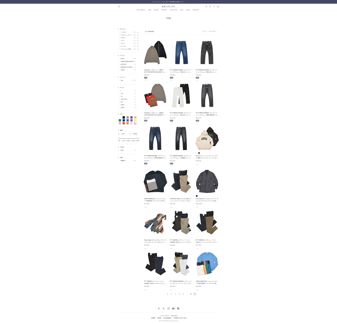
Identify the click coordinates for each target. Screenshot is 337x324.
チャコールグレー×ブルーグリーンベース (150, 196)
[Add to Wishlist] (164, 62)
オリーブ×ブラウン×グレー (145, 237)
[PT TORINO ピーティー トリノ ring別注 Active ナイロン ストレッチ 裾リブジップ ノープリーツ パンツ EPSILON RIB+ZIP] (155, 264)
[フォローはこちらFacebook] (159, 308)
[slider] (119, 138)
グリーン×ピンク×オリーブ (150, 237)
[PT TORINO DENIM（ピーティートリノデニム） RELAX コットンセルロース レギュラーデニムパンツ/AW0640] (181, 53)
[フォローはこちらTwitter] (163, 308)
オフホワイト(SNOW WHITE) (197, 278)
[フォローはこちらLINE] (178, 308)
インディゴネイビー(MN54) (145, 153)
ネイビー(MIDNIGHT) (215, 278)
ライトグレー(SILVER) (199, 278)
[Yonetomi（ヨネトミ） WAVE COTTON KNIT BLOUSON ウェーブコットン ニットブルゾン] (155, 53)
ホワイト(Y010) (171, 278)
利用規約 (159, 318)
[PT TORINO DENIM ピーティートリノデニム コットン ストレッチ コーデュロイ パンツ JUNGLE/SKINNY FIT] (181, 264)
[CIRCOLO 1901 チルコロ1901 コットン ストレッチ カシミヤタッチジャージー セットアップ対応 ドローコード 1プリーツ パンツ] (181, 181)
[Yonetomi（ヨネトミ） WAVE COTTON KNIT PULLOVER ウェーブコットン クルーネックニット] (155, 95)
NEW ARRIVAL (141, 10)
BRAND (156, 10)
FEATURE (164, 10)
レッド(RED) (152, 110)
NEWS (188, 10)
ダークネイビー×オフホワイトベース (145, 196)
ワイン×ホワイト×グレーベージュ (147, 237)
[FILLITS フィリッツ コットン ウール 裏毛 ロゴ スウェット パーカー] (207, 138)
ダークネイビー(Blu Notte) (175, 196)
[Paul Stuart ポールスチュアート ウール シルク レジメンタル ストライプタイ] (155, 223)
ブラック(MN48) (197, 110)
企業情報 (153, 318)
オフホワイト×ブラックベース (147, 196)
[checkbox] (128, 32)
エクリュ (197, 153)
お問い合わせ (174, 315)
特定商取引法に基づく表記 (180, 318)
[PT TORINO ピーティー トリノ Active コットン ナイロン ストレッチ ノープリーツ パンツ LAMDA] (207, 223)
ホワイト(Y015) (171, 110)
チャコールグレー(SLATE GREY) (201, 278)
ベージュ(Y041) (178, 278)
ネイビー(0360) (178, 237)
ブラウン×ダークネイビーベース (152, 196)
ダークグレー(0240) (171, 237)
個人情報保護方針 (167, 318)
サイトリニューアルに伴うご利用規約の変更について (168, 2)
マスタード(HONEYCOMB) (206, 278)
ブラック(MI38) (171, 153)
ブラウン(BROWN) (150, 110)
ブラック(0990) (173, 237)
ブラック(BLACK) (147, 67)
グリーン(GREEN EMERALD (208, 278)
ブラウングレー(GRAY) (145, 67)
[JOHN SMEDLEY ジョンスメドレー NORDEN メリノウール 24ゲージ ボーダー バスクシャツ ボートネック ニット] (155, 181)
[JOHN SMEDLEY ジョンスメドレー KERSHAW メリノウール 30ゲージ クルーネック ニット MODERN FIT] (207, 264)
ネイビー (197, 196)
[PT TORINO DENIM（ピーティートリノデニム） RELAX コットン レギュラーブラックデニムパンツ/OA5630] (207, 53)
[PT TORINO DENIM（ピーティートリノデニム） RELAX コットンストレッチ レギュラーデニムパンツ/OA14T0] (181, 95)
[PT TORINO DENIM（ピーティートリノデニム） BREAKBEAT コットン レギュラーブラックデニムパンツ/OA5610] (207, 95)
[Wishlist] (214, 6)
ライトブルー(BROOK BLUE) (210, 278)
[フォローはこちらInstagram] (168, 308)
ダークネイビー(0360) (201, 237)
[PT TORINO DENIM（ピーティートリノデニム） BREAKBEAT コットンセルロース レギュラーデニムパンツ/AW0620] (155, 138)
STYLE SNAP (173, 10)
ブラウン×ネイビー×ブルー (152, 237)
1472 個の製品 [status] (149, 31)
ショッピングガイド (164, 315)
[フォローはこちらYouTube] (173, 308)
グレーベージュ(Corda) (173, 196)
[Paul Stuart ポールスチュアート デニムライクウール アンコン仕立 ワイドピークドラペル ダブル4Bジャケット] (207, 181)
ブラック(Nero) (171, 196)
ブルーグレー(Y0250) (173, 278)
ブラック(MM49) (197, 67)
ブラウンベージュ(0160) (199, 237)
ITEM (149, 10)
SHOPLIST (196, 10)
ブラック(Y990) (173, 110)
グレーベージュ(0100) (175, 237)
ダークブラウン (199, 153)
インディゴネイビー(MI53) (171, 67)
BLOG (182, 10)
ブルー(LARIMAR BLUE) (213, 278)
